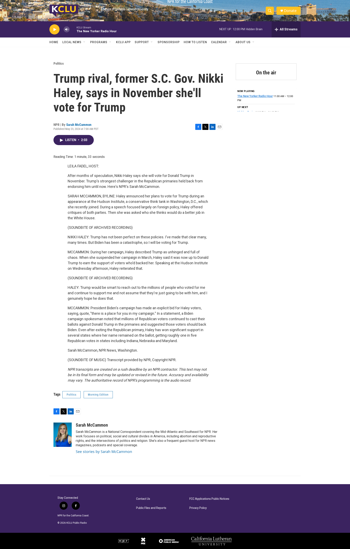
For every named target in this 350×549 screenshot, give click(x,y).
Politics (58, 63)
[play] (54, 29)
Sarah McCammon (78, 125)
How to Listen (195, 42)
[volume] (66, 29)
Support (142, 42)
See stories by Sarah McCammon (104, 451)
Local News (71, 42)
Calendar (219, 42)
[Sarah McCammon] (62, 435)
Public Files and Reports (151, 507)
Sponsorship (169, 42)
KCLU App (123, 42)
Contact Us (143, 498)
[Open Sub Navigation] (84, 42)
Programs (98, 42)
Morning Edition (98, 394)
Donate (290, 11)
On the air (266, 73)
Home (53, 42)
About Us (243, 42)
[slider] (73, 29)
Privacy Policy (198, 507)
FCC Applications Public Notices (209, 498)
